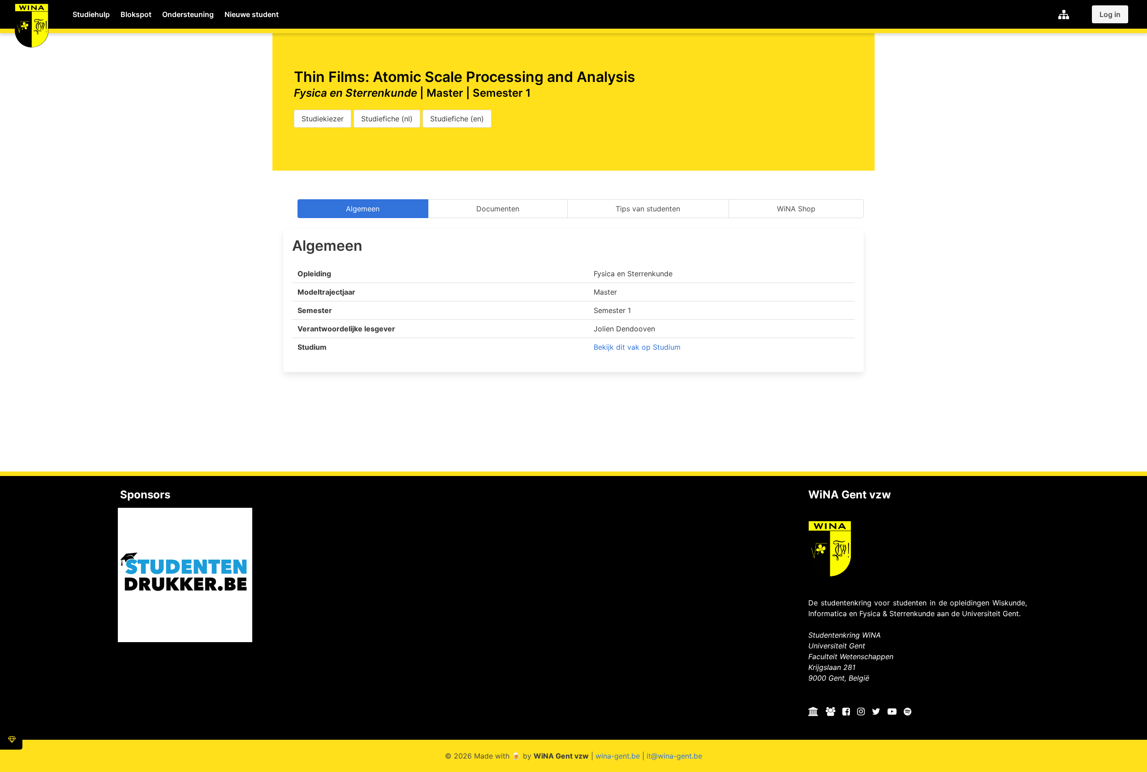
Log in (1110, 14)
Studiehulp (91, 14)
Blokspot (136, 14)
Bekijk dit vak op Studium (637, 347)
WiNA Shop (796, 208)
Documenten (497, 208)
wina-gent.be (617, 755)
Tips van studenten (648, 208)
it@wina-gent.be (674, 755)
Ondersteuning (188, 14)
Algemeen (362, 208)
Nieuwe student (251, 14)
